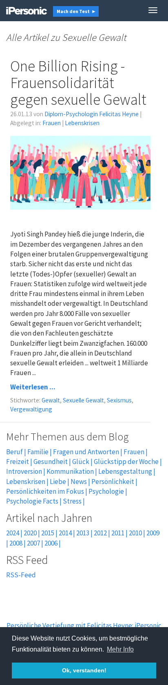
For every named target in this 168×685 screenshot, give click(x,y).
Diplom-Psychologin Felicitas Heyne (91, 114)
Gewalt (51, 400)
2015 (47, 532)
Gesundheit (50, 461)
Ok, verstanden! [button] (84, 670)
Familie (38, 451)
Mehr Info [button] (120, 649)
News (79, 481)
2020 (30, 532)
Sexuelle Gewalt (83, 400)
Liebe (58, 481)
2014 (65, 532)
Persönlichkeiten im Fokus (45, 491)
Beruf (14, 451)
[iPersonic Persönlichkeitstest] (26, 10)
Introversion (24, 471)
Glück (80, 461)
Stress (72, 501)
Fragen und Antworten (86, 451)
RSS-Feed (21, 574)
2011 (117, 532)
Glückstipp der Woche (126, 461)
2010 (135, 532)
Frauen (51, 123)
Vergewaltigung (31, 409)
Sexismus (119, 400)
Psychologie (106, 491)
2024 (12, 532)
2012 (100, 532)
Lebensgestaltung (125, 471)
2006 (50, 543)
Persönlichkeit (112, 481)
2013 (82, 532)
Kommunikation (70, 471)
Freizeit (17, 461)
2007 (33, 543)
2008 (15, 543)
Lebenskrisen (82, 123)
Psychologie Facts (32, 501)
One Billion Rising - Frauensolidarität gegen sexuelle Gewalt (78, 82)
